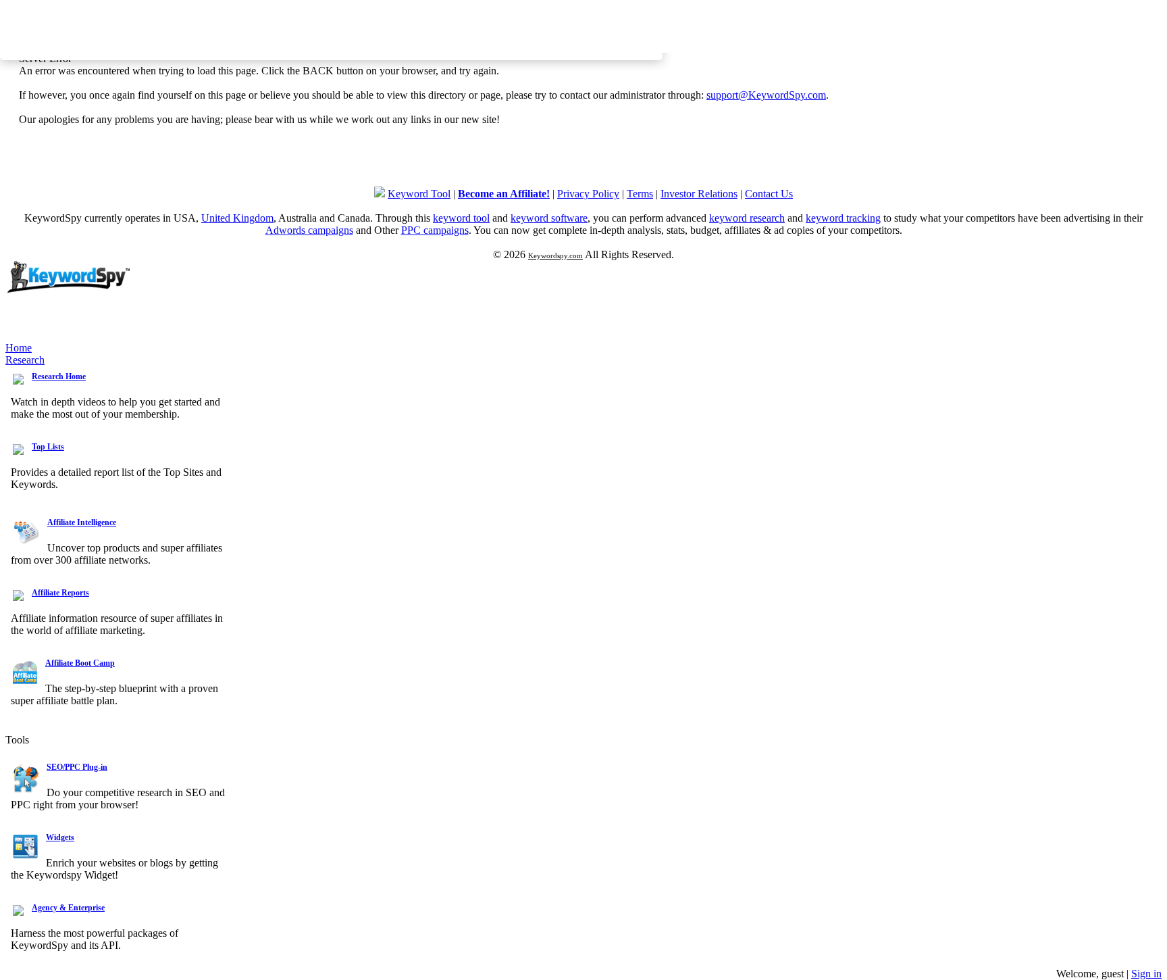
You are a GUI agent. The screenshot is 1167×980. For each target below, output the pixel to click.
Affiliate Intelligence (81, 522)
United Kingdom (237, 218)
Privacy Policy (588, 193)
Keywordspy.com (555, 255)
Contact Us (769, 193)
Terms (640, 193)
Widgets (60, 837)
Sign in (1146, 973)
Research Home (59, 376)
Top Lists (48, 446)
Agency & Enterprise (68, 907)
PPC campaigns (435, 230)
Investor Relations (698, 193)
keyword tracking (843, 218)
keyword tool (461, 218)
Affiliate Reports (60, 592)
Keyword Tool (419, 193)
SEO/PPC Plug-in (77, 767)
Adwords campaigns (309, 230)
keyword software (549, 218)
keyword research (747, 218)
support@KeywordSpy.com (766, 95)
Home (18, 347)
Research (25, 360)
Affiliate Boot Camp (80, 663)
